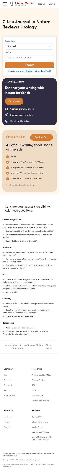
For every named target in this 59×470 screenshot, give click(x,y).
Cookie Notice (38, 427)
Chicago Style (37, 395)
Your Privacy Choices (40, 432)
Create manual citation (20, 71)
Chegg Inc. (8, 380)
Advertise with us (11, 395)
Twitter (6, 422)
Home (6, 345)
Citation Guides (38, 380)
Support (7, 390)
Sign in (52, 4)
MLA (34, 390)
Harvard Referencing (40, 401)
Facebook (7, 417)
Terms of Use (37, 417)
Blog (5, 375)
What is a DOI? (43, 71)
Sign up (41, 4)
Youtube (7, 427)
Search (8, 52)
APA (33, 385)
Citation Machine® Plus (41, 375)
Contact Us (8, 385)
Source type (10, 41)
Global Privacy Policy (40, 422)
